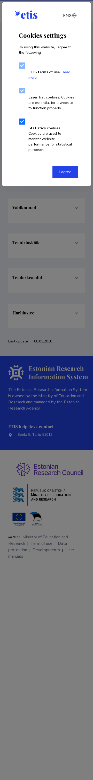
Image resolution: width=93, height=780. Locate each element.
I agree (65, 172)
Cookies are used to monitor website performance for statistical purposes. (50, 139)
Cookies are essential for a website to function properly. (51, 103)
